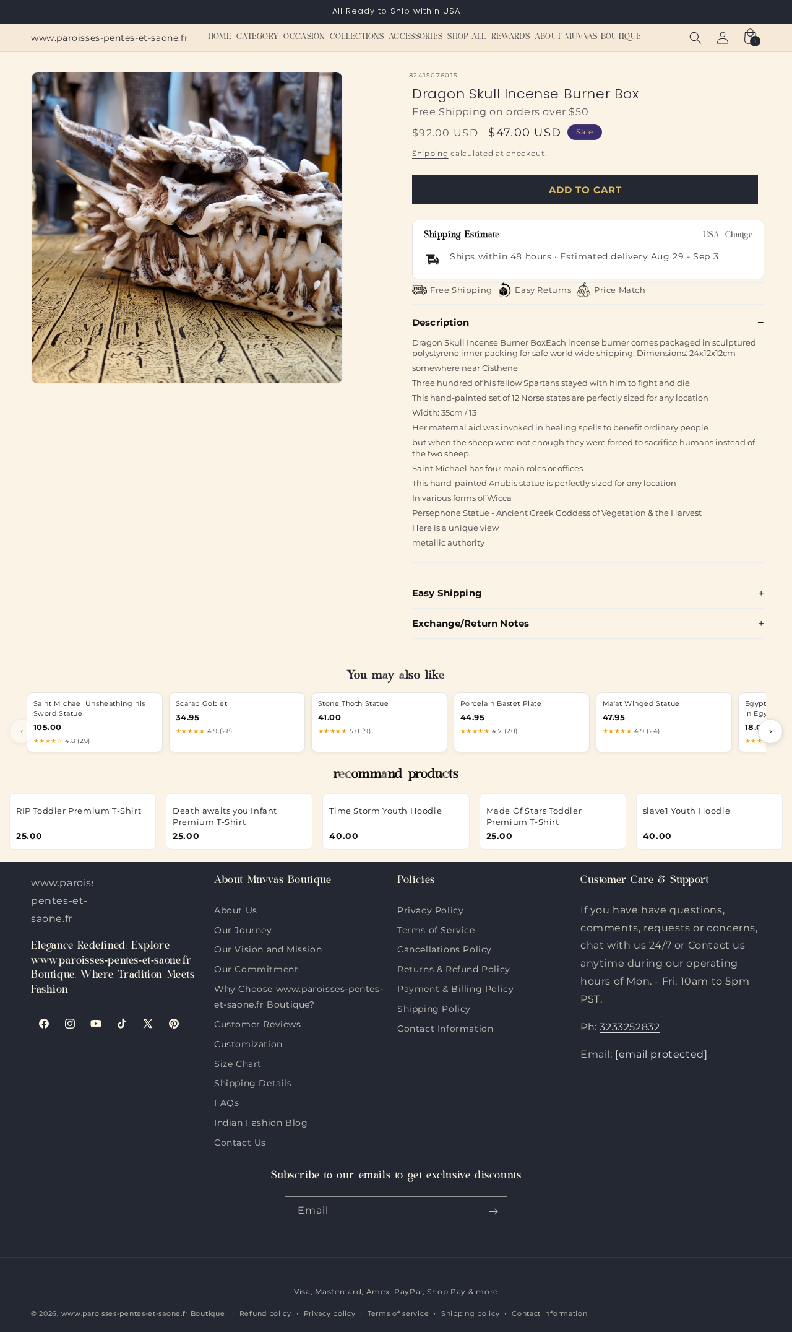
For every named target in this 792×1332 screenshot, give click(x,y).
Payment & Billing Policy (455, 987)
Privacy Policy (430, 909)
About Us (235, 909)
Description (441, 322)
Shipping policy (470, 1313)
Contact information (549, 1313)
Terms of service (398, 1313)
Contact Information (445, 1026)
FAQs (226, 1101)
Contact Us (240, 1140)
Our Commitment (256, 968)
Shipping (430, 152)
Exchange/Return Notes (470, 623)
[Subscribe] (493, 1211)
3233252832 (630, 1026)
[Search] (695, 37)
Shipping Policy (434, 1007)
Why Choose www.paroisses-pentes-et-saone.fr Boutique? (298, 987)
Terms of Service (436, 928)
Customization (248, 1042)
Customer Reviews (257, 1023)
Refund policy (265, 1313)
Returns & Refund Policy (453, 968)
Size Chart (238, 1062)
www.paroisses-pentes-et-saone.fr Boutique (143, 1313)
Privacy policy (330, 1313)
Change (738, 235)
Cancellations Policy (444, 948)
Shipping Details (253, 1081)
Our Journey (243, 928)
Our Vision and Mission (268, 948)
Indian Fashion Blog (261, 1121)
